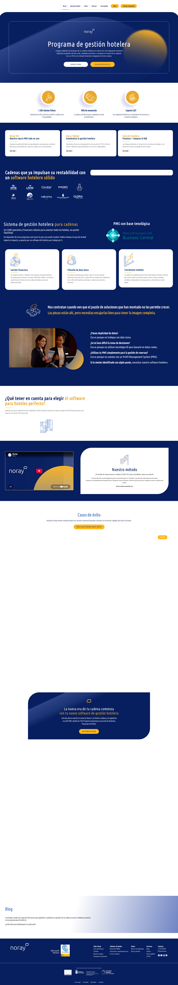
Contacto (101, 982)
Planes (149, 951)
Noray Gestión (135, 951)
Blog (148, 949)
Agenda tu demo (76, 64)
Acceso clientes (115, 954)
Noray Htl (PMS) (115, 949)
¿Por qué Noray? (98, 949)
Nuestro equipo (98, 954)
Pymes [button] (86, 6)
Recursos (94, 6)
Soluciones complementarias (119, 951)
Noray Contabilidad (137, 949)
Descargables (104, 6)
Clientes (96, 951)
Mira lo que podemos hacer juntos (89, 527)
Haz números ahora (89, 731)
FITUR (148, 956)
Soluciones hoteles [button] (75, 6)
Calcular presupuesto (129, 6)
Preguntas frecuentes (100, 956)
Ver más (12, 150)
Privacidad (85, 982)
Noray (64, 6)
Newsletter (93, 982)
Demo (114, 6)
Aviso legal (78, 982)
